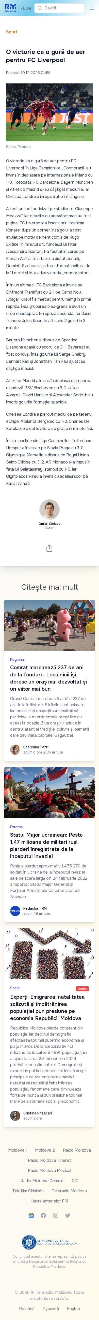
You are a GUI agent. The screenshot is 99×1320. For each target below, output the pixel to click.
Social (15, 988)
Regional (17, 659)
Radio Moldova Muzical (49, 1170)
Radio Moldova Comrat (42, 1180)
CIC (75, 1180)
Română (27, 1308)
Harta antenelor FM (49, 1201)
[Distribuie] (49, 548)
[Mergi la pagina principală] (11, 8)
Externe (16, 827)
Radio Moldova (77, 1150)
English (73, 1308)
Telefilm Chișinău (28, 1191)
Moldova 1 (17, 1150)
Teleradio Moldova (69, 1191)
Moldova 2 (45, 1150)
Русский (51, 1308)
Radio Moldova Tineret (49, 1160)
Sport (12, 32)
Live (26, 8)
